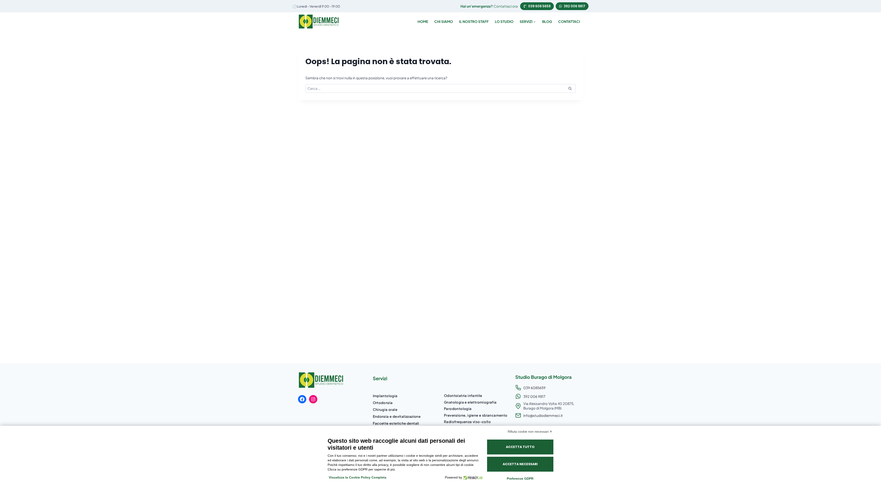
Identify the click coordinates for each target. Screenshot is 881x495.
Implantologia (385, 395)
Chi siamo (443, 21)
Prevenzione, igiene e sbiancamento (475, 415)
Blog (547, 21)
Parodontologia (458, 408)
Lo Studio (504, 21)
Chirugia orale (385, 409)
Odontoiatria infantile (463, 395)
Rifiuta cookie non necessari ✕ (530, 431)
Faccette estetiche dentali (396, 423)
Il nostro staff (474, 21)
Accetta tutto (520, 447)
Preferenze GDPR (520, 478)
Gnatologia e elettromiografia (470, 402)
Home (423, 21)
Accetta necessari (520, 464)
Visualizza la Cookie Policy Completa (357, 477)
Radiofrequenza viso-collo (467, 421)
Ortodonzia (383, 402)
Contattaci (569, 21)
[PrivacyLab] (472, 477)
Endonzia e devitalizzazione (397, 416)
